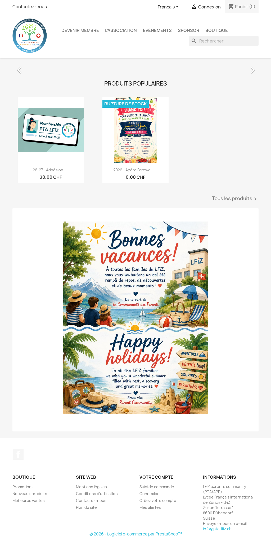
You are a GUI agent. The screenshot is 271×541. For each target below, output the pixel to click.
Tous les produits (235, 263)
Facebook (18, 519)
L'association (121, 30)
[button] (30, 100)
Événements (157, 30)
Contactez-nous (29, 7)
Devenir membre (80, 30)
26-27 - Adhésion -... (51, 234)
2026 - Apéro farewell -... (135, 234)
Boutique (216, 30)
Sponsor (188, 30)
